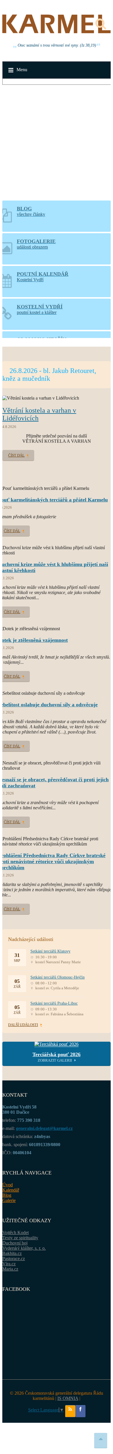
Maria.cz (10, 1268)
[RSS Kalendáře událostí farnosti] (70, 1411)
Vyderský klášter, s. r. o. (24, 1248)
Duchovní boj (15, 1242)
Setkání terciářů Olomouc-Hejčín (57, 977)
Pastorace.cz (13, 1258)
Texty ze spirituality (20, 1237)
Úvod (7, 1184)
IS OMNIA (67, 1398)
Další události (23, 1025)
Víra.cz (9, 1263)
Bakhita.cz (12, 1253)
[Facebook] (80, 1411)
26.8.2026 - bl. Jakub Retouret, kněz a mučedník (49, 374)
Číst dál (16, 455)
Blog (6, 1195)
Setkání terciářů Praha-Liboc (54, 1003)
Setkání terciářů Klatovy (50, 951)
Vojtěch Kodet (15, 1232)
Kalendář (10, 1190)
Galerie (9, 1200)
